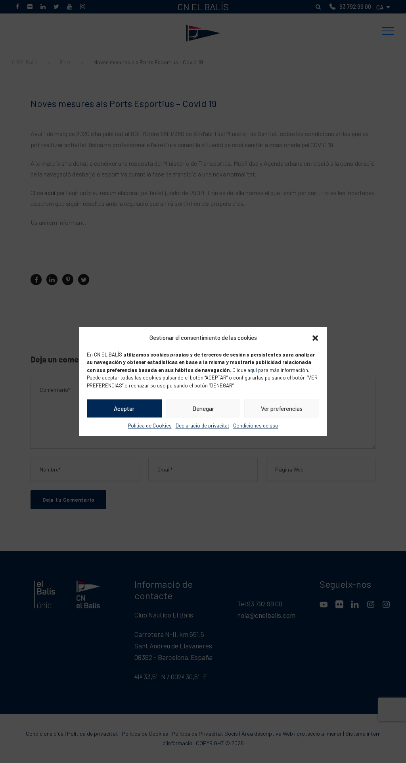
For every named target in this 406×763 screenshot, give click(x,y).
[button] (315, 338)
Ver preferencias (282, 408)
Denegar (203, 408)
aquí (252, 370)
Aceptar (124, 408)
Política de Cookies (150, 425)
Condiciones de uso (255, 425)
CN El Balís (203, 17)
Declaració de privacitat (202, 425)
